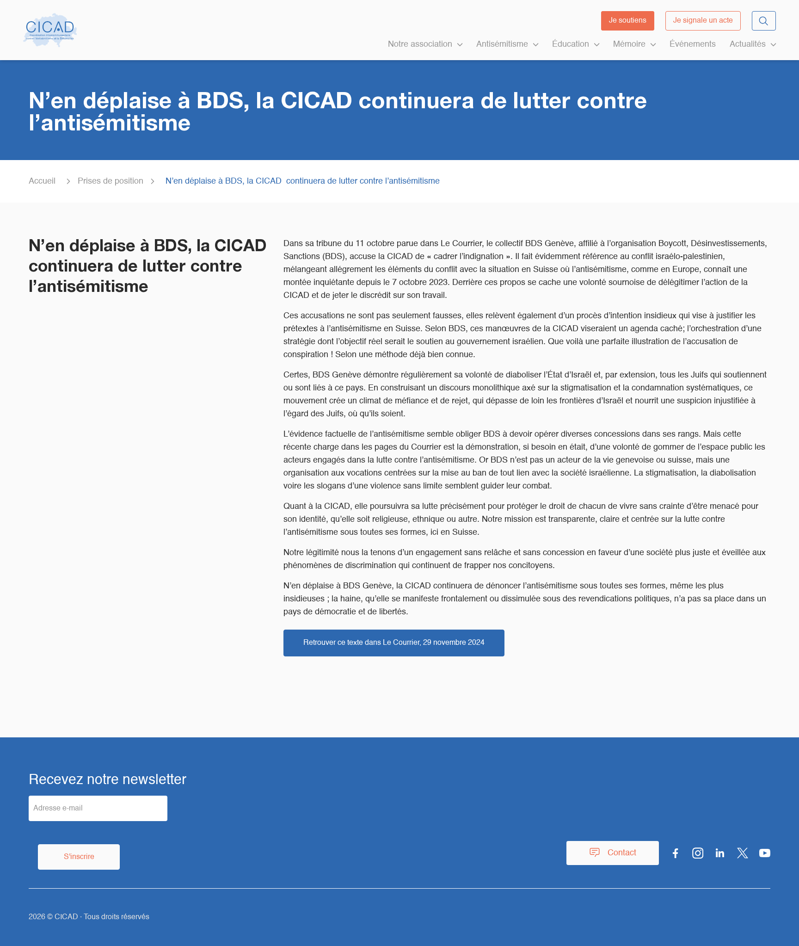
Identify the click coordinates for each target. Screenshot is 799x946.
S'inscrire (79, 857)
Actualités (748, 44)
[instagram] (697, 853)
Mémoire (629, 44)
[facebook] (675, 853)
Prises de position (110, 181)
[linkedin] (720, 853)
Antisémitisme (502, 44)
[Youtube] (764, 853)
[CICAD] (50, 30)
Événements (693, 44)
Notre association (420, 44)
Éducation (570, 44)
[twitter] (742, 853)
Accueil (42, 181)
